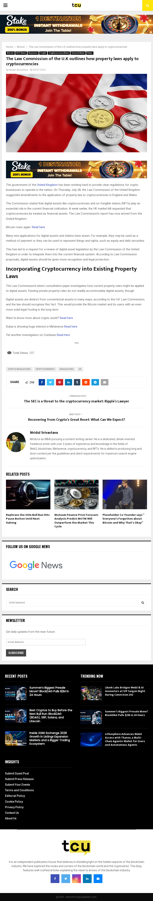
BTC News (21, 53)
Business (33, 53)
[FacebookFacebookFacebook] (55, 878)
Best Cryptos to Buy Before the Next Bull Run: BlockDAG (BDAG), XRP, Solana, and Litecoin (50, 715)
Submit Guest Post (17, 773)
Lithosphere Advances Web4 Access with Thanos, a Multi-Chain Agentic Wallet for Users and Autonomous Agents (125, 739)
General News (78, 53)
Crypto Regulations (19, 369)
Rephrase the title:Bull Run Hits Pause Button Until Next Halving (28, 518)
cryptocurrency (45, 369)
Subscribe (16, 652)
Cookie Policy (14, 801)
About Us (11, 818)
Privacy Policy (14, 807)
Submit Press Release (19, 779)
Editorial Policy (15, 795)
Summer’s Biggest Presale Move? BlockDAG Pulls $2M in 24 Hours (49, 691)
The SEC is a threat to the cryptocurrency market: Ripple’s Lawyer (76, 401)
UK (80, 369)
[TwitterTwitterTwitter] (65, 878)
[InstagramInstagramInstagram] (76, 878)
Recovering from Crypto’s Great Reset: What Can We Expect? (76, 420)
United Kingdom (47, 185)
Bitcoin (10, 53)
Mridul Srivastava (18, 69)
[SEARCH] (142, 603)
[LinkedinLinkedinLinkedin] (87, 878)
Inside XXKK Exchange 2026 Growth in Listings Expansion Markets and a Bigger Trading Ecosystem (49, 738)
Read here (38, 227)
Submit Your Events (17, 784)
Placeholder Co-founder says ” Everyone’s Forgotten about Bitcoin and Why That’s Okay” (123, 518)
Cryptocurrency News (59, 53)
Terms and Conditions (19, 790)
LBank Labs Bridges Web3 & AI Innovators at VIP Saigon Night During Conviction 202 (125, 691)
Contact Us (12, 812)
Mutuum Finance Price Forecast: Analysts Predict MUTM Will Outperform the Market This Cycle (76, 520)
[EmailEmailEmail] (98, 878)
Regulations (67, 369)
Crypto (43, 53)
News (89, 53)
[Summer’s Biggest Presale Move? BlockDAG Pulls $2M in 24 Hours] (15, 693)
